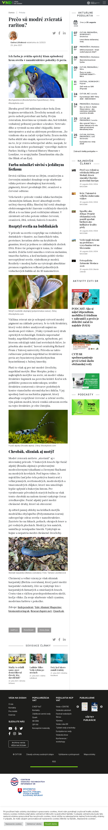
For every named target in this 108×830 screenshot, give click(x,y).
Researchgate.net (41, 611)
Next (101, 706)
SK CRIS (35, 721)
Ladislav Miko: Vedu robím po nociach (37, 670)
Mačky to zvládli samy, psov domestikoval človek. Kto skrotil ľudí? (16, 672)
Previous (77, 706)
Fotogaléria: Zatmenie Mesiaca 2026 (89, 263)
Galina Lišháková (18, 42)
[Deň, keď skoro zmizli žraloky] (59, 659)
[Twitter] (21, 728)
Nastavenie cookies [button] (14, 824)
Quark (34, 717)
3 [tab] (89, 709)
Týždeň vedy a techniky (65, 728)
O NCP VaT (36, 707)
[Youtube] (10, 728)
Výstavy (59, 721)
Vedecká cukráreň (63, 710)
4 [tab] (93, 709)
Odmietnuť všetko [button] (34, 824)
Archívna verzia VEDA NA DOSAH (18, 743)
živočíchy (29, 630)
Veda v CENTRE (62, 707)
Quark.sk (58, 611)
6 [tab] (89, 713)
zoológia (44, 630)
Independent (25, 607)
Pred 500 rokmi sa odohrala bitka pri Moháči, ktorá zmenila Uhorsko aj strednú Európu (89, 175)
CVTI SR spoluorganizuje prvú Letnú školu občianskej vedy (83, 359)
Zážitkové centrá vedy (41, 714)
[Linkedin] (20, 734)
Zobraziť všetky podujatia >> (85, 151)
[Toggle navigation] (104, 2)
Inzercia (12, 715)
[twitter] (54, 33)
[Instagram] (14, 734)
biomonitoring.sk (19, 611)
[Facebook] (10, 734)
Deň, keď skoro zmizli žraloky (58, 668)
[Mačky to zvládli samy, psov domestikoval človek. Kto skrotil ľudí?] (17, 659)
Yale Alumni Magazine (48, 607)
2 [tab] (85, 709)
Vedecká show (62, 735)
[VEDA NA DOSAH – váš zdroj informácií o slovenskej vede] (11, 2)
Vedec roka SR (62, 724)
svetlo (14, 630)
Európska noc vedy (64, 731)
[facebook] (59, 33)
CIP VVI (35, 724)
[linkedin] (64, 33)
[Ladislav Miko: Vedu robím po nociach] (38, 659)
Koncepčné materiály (41, 728)
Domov (12, 13)
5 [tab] (97, 709)
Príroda (22, 13)
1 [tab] (81, 709)
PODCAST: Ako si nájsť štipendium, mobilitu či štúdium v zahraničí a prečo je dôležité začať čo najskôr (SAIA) (85, 317)
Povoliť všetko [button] (51, 824)
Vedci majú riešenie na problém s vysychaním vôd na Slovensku (89, 243)
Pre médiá (13, 711)
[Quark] (94, 706)
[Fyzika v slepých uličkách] (85, 706)
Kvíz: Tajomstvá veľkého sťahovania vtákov (89, 196)
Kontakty (12, 708)
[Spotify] (16, 728)
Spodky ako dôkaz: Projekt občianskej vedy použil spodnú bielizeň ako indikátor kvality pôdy (88, 219)
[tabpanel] (85, 706)
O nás (11, 704)
